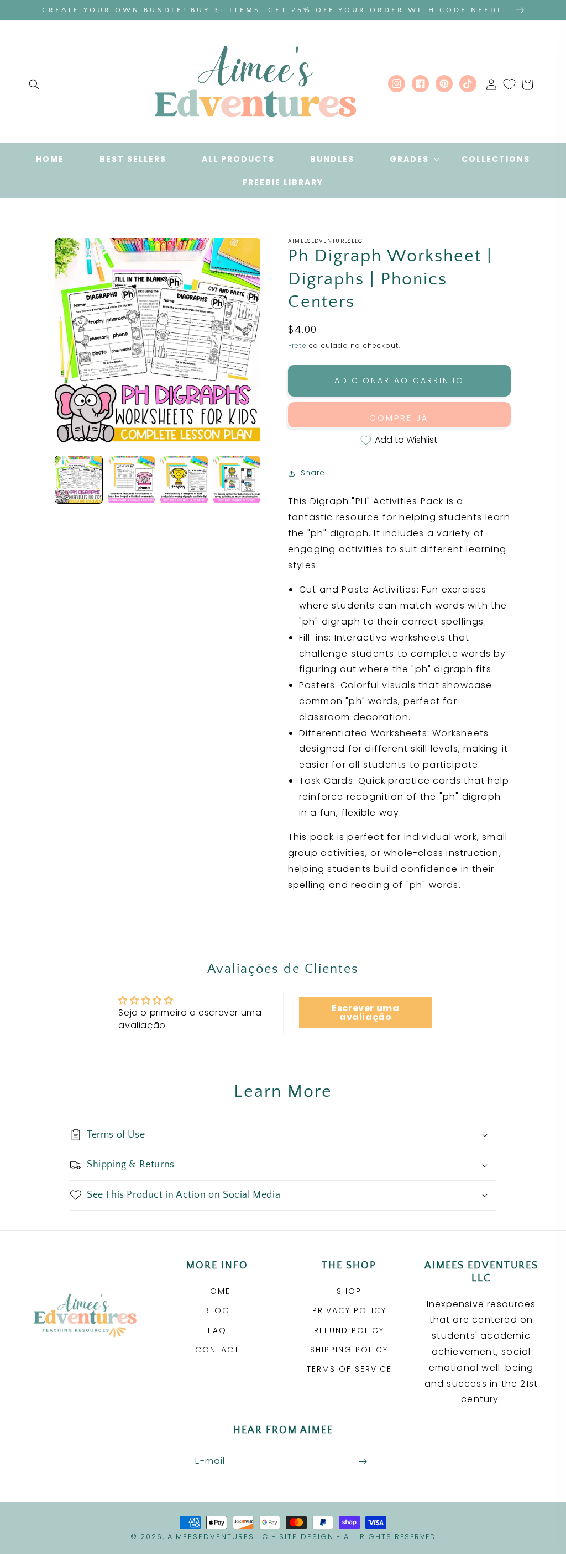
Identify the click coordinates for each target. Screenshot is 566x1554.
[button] (34, 84)
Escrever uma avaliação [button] (365, 1012)
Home (217, 1291)
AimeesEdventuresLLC (218, 1536)
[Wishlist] (509, 84)
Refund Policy (349, 1330)
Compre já (399, 418)
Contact (217, 1349)
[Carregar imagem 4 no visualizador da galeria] (236, 479)
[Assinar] (362, 1461)
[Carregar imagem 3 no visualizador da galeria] (183, 479)
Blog (217, 1310)
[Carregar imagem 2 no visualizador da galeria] (131, 479)
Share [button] (313, 472)
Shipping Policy (349, 1349)
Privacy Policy (349, 1310)
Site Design (306, 1536)
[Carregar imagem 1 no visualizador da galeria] (78, 479)
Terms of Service (349, 1369)
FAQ (217, 1330)
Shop (349, 1291)
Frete (297, 345)
